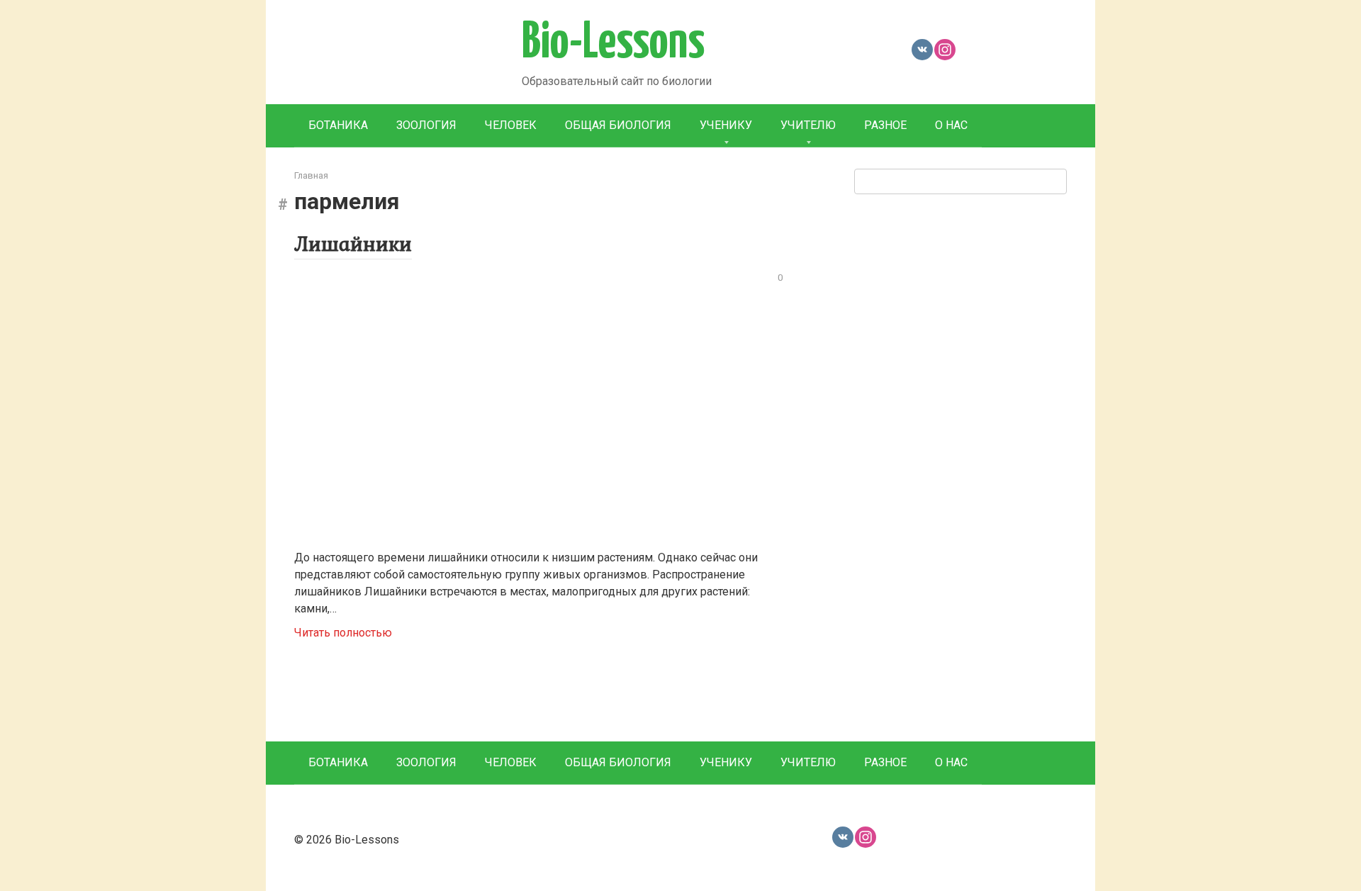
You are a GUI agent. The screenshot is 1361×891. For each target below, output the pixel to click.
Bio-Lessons (613, 43)
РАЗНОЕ (885, 125)
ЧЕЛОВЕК (511, 125)
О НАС (951, 125)
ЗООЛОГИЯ (426, 125)
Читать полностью (343, 632)
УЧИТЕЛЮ (808, 125)
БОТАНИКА (338, 125)
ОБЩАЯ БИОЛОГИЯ (618, 125)
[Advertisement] (960, 465)
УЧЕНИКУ (726, 125)
